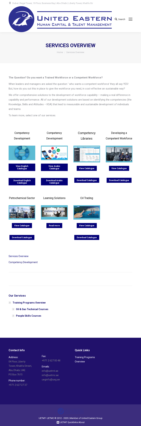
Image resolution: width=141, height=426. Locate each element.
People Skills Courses (28, 315)
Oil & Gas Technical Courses (32, 309)
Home (60, 52)
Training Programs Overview (29, 302)
